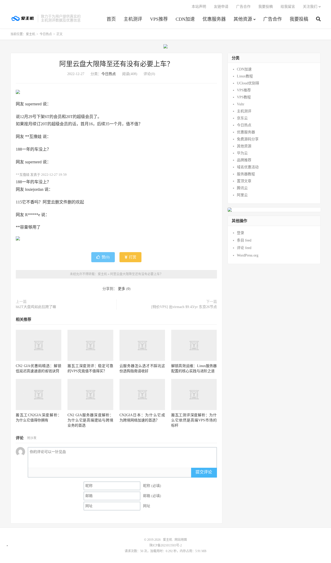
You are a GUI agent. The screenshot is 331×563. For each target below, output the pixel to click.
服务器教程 (246, 174)
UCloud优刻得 (248, 83)
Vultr (240, 104)
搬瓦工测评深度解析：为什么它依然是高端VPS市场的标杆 (194, 420)
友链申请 (221, 7)
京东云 (242, 118)
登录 (240, 233)
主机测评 (133, 19)
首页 (111, 19)
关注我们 (310, 7)
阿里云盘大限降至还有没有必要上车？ (116, 64)
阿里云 (242, 195)
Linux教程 (245, 76)
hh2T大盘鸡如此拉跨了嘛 (36, 307)
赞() (106, 257)
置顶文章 (244, 181)
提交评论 (203, 472)
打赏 (132, 257)
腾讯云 (242, 188)
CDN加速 (185, 19)
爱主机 (22, 18)
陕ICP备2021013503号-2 (165, 545)
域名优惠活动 (248, 167)
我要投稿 (299, 19)
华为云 (242, 153)
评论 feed (244, 248)
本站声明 (199, 7)
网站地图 (181, 540)
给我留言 (288, 7)
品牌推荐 (244, 160)
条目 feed (244, 240)
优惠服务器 (214, 19)
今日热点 (46, 34)
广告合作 (272, 19)
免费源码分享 (248, 139)
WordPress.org (247, 255)
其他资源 (243, 19)
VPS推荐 (159, 19)
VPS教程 (244, 97)
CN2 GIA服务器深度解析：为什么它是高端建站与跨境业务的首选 (90, 420)
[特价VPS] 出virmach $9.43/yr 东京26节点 (184, 307)
